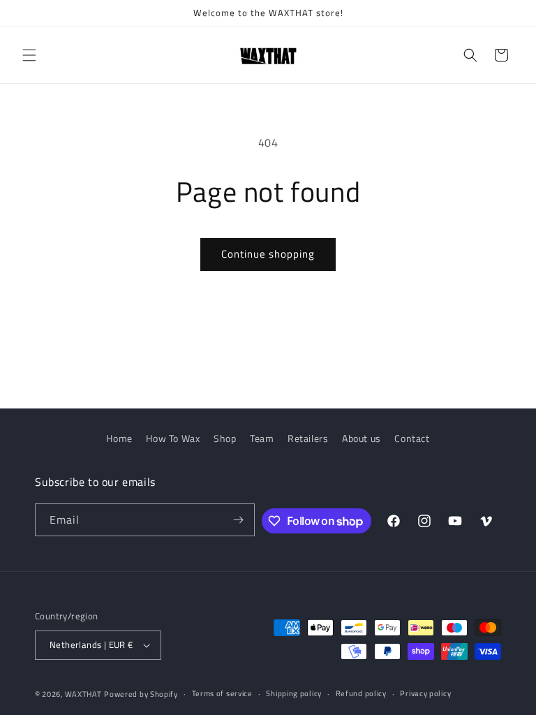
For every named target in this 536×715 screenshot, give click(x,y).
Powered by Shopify (141, 694)
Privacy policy (425, 693)
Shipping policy (294, 693)
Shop (225, 438)
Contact (411, 438)
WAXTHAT (83, 694)
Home (119, 438)
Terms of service (222, 693)
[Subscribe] (238, 519)
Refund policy (361, 693)
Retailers (308, 438)
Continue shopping (268, 254)
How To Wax (173, 438)
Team (262, 438)
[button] (29, 55)
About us (361, 438)
